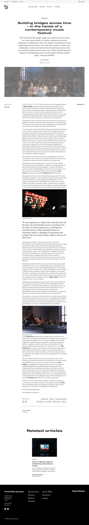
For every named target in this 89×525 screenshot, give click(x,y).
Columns (57, 7)
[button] (7, 1)
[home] (6, 6)
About (21, 1)
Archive (45, 498)
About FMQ (47, 492)
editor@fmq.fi (7, 505)
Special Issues (33, 7)
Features (42, 7)
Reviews (49, 7)
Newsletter (15, 1)
